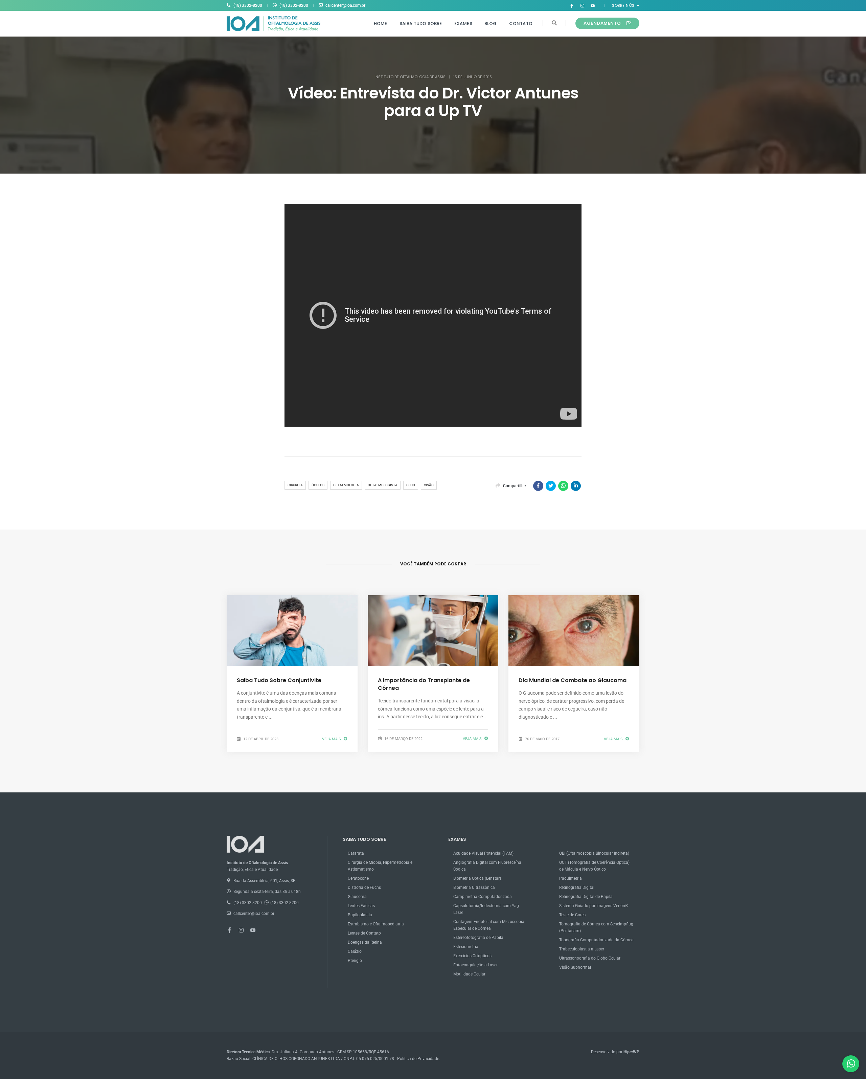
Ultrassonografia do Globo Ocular (589, 958)
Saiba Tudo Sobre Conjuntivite (279, 680)
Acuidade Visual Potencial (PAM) (483, 853)
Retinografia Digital (576, 887)
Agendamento (602, 23)
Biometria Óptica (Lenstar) (477, 878)
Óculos (318, 485)
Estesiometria (465, 946)
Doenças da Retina (365, 942)
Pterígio (355, 960)
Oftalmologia (346, 485)
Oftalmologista (382, 485)
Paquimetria (570, 878)
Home (380, 23)
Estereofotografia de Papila (478, 937)
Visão (429, 485)
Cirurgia (295, 485)
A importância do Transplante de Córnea (424, 684)
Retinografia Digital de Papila (586, 896)
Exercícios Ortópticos (472, 955)
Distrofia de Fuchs (364, 887)
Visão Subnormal (575, 967)
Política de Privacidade (418, 1058)
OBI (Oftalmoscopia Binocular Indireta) (594, 853)
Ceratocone (358, 878)
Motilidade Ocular (469, 974)
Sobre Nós (624, 5)
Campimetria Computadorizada (482, 896)
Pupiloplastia (360, 915)
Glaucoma (357, 896)
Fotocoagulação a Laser (475, 965)
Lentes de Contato (364, 933)
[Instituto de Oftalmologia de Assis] (273, 23)
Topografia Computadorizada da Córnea (596, 940)
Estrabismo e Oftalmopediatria (376, 924)
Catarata (356, 853)
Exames (463, 23)
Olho (410, 485)
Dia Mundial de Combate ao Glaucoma (572, 680)
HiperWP (631, 1052)
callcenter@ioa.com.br (345, 5)
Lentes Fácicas (361, 905)
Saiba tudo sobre (421, 23)
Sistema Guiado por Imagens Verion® (593, 905)
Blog (490, 23)
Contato (520, 23)
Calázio (355, 951)
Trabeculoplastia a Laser (581, 949)
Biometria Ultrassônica (474, 887)
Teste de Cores (572, 915)
